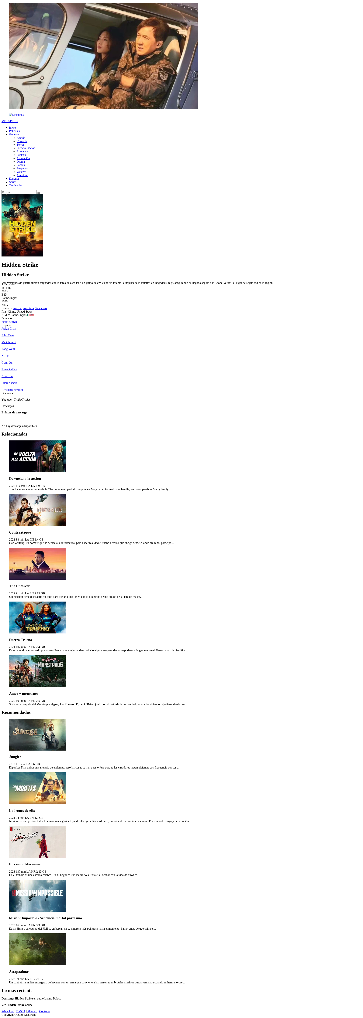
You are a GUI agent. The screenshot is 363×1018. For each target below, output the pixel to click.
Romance (22, 151)
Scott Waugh (9, 321)
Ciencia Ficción (26, 148)
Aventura (22, 175)
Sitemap (32, 1011)
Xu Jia (5, 355)
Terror (20, 144)
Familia (21, 165)
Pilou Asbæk (9, 383)
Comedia (22, 141)
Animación (23, 158)
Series (12, 182)
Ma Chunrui (9, 342)
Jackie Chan (9, 328)
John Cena (8, 335)
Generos (14, 134)
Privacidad (8, 1011)
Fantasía (21, 154)
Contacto (44, 1011)
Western (21, 171)
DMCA (20, 1011)
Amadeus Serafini (12, 389)
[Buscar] (38, 193)
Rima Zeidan (9, 369)
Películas (14, 131)
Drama (21, 161)
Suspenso (22, 168)
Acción (21, 137)
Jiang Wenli (9, 349)
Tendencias (15, 185)
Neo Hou (7, 376)
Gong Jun (7, 362)
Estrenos (14, 178)
